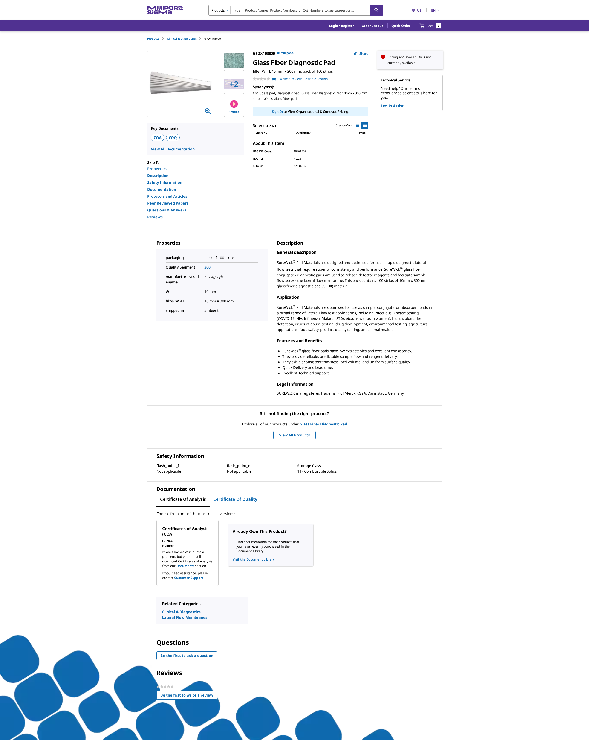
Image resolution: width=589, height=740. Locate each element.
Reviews (155, 217)
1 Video (234, 112)
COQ (173, 137)
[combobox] (295, 10)
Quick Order (400, 25)
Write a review (291, 79)
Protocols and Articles (167, 196)
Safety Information (164, 182)
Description (157, 175)
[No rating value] (262, 79)
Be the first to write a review (188, 696)
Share (363, 53)
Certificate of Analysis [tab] (183, 499)
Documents (185, 566)
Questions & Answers (166, 210)
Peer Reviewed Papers (167, 203)
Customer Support (188, 577)
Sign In (277, 111)
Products (153, 38)
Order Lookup (373, 25)
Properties (157, 168)
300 (207, 267)
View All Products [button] (294, 435)
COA (158, 137)
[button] (341, 25)
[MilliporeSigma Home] (165, 10)
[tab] (157, 38)
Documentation (161, 189)
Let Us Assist (392, 106)
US (419, 10)
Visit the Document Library (253, 559)
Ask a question (316, 79)
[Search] (376, 10)
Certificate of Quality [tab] (235, 499)
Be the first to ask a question (186, 655)
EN (433, 10)
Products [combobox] (218, 10)
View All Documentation (172, 149)
